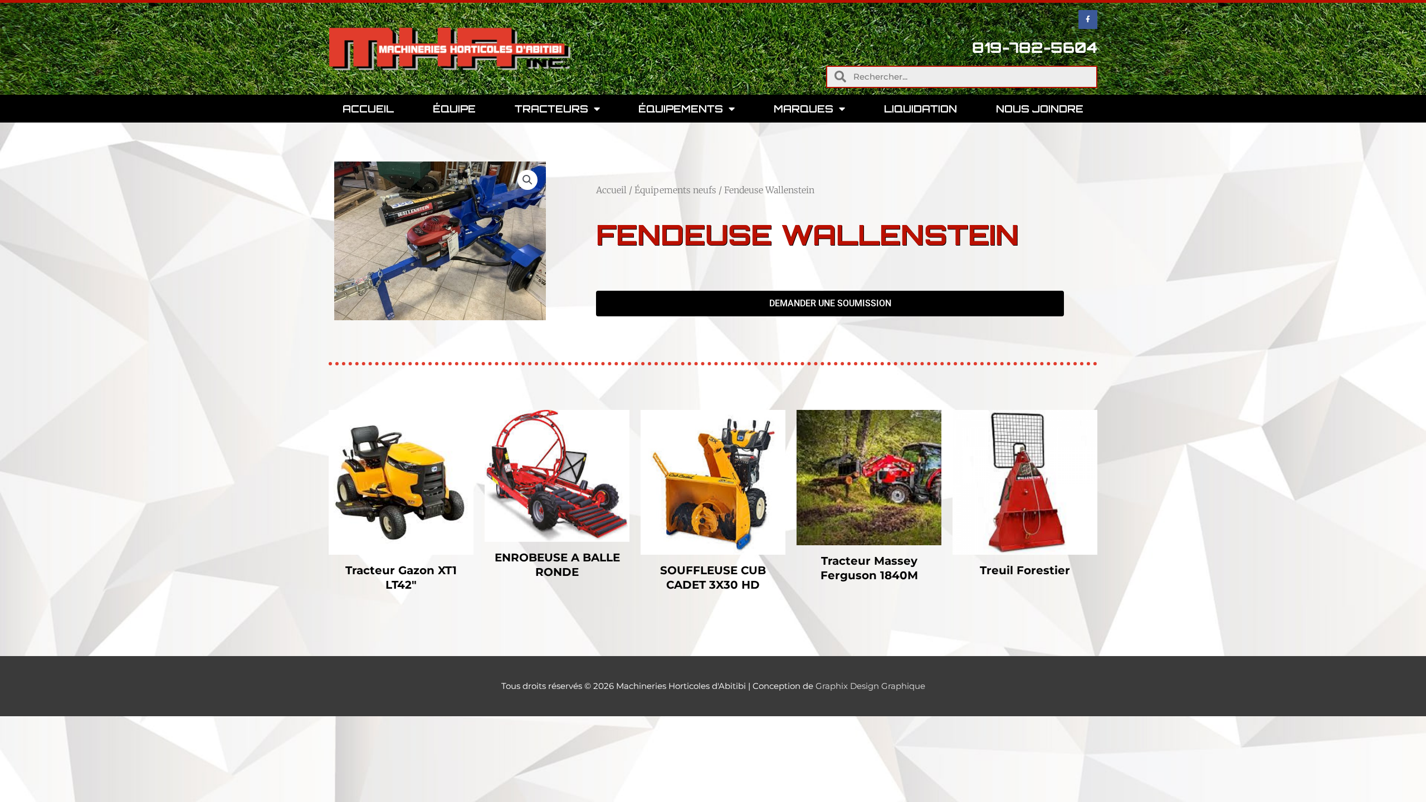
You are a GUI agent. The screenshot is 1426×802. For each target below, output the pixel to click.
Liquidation (920, 108)
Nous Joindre (1039, 108)
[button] (527, 180)
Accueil (368, 108)
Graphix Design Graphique (870, 686)
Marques (803, 108)
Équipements (680, 108)
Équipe (454, 108)
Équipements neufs (675, 189)
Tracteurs (551, 108)
